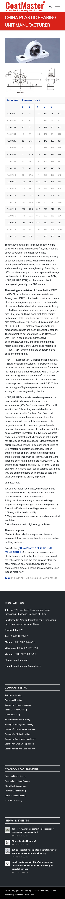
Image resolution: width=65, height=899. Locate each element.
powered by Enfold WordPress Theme (20, 895)
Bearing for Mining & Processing (19, 724)
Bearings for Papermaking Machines (20, 729)
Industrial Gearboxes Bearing (17, 719)
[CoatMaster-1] (27, 6)
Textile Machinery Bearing (16, 710)
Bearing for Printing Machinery (18, 705)
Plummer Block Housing (15, 791)
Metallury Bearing (12, 715)
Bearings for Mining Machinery (18, 734)
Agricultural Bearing (13, 700)
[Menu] (56, 6)
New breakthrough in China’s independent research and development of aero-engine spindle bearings (32, 865)
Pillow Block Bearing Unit (15, 786)
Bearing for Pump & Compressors (19, 744)
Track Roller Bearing (13, 800)
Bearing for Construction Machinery (20, 739)
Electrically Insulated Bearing (17, 781)
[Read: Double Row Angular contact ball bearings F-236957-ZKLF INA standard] (7, 830)
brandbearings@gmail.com (27, 666)
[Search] (49, 6)
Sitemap (52, 891)
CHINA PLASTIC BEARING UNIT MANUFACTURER (35, 578)
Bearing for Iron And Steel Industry (20, 749)
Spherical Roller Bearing (15, 796)
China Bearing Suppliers (29, 891)
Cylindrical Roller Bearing (15, 776)
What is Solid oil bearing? (24, 841)
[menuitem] (49, 6)
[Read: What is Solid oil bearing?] (7, 842)
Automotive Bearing (13, 695)
